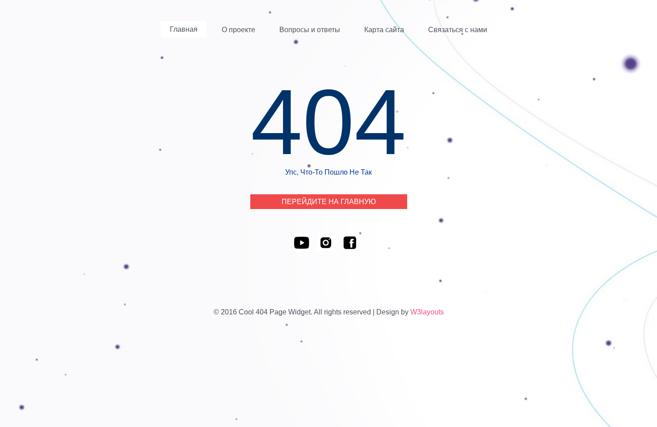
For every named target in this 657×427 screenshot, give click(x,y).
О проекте (238, 29)
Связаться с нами (457, 29)
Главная (184, 29)
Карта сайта (384, 29)
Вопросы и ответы (309, 29)
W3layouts (427, 312)
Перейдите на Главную (329, 201)
